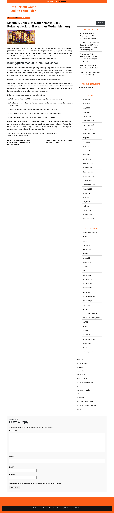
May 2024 (86, 202)
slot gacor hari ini (33, 133)
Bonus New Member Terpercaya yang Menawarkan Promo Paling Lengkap (90, 36)
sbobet (85, 266)
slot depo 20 (81, 375)
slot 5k (79, 409)
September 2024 (89, 185)
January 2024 (88, 215)
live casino (86, 245)
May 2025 (86, 150)
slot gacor (24, 133)
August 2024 (87, 189)
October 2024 (88, 180)
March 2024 (87, 210)
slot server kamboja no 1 (91, 318)
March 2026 (87, 116)
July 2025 (86, 142)
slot (19, 133)
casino (85, 237)
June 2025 (86, 146)
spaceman (86, 335)
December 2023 (88, 219)
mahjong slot (87, 249)
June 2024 (86, 197)
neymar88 (86, 254)
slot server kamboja (90, 313)
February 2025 (88, 163)
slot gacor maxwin (45, 133)
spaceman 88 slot (89, 339)
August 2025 (87, 138)
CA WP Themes (77, 508)
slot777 (85, 322)
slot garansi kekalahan (85, 382)
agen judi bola (82, 378)
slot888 (85, 330)
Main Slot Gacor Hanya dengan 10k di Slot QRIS (59, 141)
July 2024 (86, 193)
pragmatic (80, 371)
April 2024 (86, 206)
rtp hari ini (14, 133)
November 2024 (88, 176)
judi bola (86, 241)
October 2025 (88, 129)
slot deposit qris (82, 363)
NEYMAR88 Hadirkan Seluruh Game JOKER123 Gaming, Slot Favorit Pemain (19, 142)
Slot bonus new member (85, 401)
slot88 (85, 326)
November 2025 (88, 125)
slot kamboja (87, 301)
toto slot (85, 348)
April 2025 (86, 155)
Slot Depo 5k (87, 288)
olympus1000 (87, 262)
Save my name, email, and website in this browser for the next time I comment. (35, 483)
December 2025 (88, 121)
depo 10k (80, 359)
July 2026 (86, 99)
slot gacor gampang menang (87, 405)
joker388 (80, 367)
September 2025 (89, 133)
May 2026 (86, 108)
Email (11, 467)
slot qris (85, 309)
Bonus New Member (90, 232)
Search (79, 19)
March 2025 (87, 159)
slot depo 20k (87, 284)
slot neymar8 (23, 56)
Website (12, 474)
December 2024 (88, 172)
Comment (13, 431)
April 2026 (86, 112)
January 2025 (88, 168)
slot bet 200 (87, 275)
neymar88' (86, 258)
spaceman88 (87, 343)
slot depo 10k (87, 279)
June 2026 (86, 104)
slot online (54, 133)
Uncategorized (88, 352)
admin (23, 17)
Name (11, 457)
